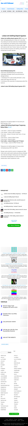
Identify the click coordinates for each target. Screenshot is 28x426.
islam (15, 374)
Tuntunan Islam (4, 406)
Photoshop (3, 391)
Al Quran (16, 357)
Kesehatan (16, 378)
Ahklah (16, 355)
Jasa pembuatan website (14, 274)
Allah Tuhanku (17, 359)
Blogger (4, 11)
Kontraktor (3, 381)
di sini (9, 127)
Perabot (16, 389)
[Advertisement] (14, 23)
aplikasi (2, 361)
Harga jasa (3, 372)
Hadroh (2, 370)
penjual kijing (17, 387)
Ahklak (2, 357)
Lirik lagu (3, 383)
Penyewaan (3, 389)
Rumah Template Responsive (17, 424)
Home (3, 8)
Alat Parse (3, 359)
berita (2, 363)
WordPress (3, 409)
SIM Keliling (4, 165)
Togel (2, 404)
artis (15, 361)
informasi (9, 11)
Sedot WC (3, 394)
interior (3, 374)
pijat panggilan (17, 391)
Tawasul (3, 402)
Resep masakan (4, 393)
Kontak (22, 420)
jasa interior (4, 376)
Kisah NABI (3, 379)
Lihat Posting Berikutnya (14, 221)
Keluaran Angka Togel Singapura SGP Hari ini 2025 (14, 253)
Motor (15, 383)
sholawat (3, 398)
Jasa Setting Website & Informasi (17, 423)
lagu (15, 381)
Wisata (15, 407)
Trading (16, 404)
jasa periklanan (19, 11)
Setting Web (20, 8)
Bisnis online (17, 363)
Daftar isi (11, 419)
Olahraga (16, 385)
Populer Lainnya (4, 344)
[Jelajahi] (26, 2)
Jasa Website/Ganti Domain (10, 420)
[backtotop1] (27, 423)
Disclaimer (20, 419)
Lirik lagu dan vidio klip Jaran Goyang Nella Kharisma (14, 285)
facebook (3, 368)
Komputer (16, 379)
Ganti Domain (10, 8)
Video (13, 11)
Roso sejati (16, 393)
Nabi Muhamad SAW (5, 385)
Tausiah (16, 400)
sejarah (16, 394)
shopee (15, 398)
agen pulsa (3, 355)
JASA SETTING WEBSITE (14, 296)
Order (18, 420)
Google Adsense (17, 368)
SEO (1, 396)
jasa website (4, 378)
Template (16, 402)
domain (15, 366)
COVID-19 (16, 364)
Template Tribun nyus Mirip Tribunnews (14, 263)
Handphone (16, 370)
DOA (1, 366)
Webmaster (3, 407)
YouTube (16, 409)
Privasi (15, 419)
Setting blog (17, 396)
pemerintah (3, 387)
